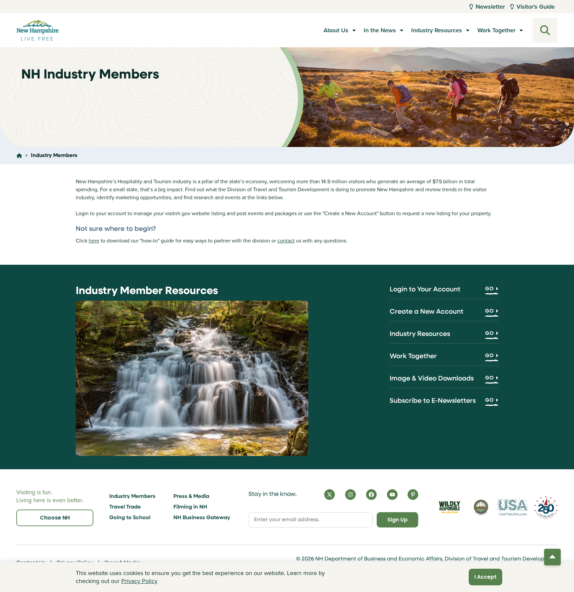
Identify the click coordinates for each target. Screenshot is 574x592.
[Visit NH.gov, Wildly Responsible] (449, 507)
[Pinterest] (413, 494)
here (94, 240)
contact (286, 240)
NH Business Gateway (201, 517)
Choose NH (55, 517)
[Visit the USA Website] (512, 507)
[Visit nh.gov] (481, 507)
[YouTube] (392, 494)
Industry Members (132, 496)
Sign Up (397, 519)
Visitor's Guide (536, 6)
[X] (329, 494)
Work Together (496, 30)
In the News (380, 30)
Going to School (129, 517)
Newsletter (490, 6)
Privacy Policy (139, 581)
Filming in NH (190, 507)
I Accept (485, 577)
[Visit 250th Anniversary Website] (546, 507)
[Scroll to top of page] (552, 557)
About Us (336, 30)
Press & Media (191, 496)
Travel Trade (125, 507)
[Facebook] (371, 494)
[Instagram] (350, 494)
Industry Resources (436, 30)
